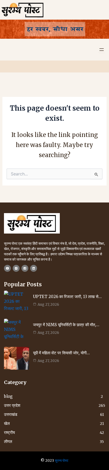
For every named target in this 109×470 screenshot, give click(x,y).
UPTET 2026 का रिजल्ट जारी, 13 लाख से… (67, 296)
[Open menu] (101, 49)
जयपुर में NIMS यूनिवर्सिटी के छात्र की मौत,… (66, 324)
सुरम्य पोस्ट (61, 460)
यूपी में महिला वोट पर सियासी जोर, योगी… (61, 352)
